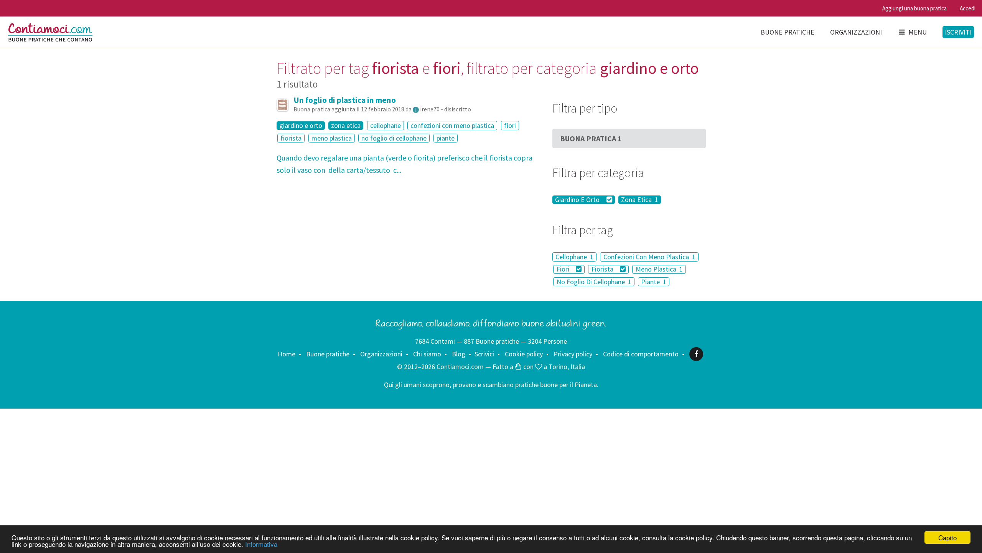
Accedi (967, 8)
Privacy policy (573, 353)
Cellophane (574, 256)
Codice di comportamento (641, 353)
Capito (947, 537)
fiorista (291, 138)
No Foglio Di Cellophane (594, 281)
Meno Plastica (659, 269)
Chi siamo (427, 353)
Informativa (261, 544)
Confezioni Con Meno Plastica (649, 256)
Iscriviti (958, 32)
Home (286, 353)
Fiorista (603, 269)
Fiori (564, 269)
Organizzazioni (856, 32)
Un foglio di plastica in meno (344, 100)
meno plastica (331, 138)
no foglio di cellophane (394, 138)
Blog (458, 353)
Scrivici (484, 353)
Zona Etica (639, 199)
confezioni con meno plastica (452, 125)
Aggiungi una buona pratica (914, 8)
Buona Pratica (591, 138)
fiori (510, 125)
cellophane (385, 125)
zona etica (346, 125)
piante (446, 138)
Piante (653, 281)
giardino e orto (300, 125)
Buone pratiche (787, 32)
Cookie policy (524, 353)
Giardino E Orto (578, 199)
